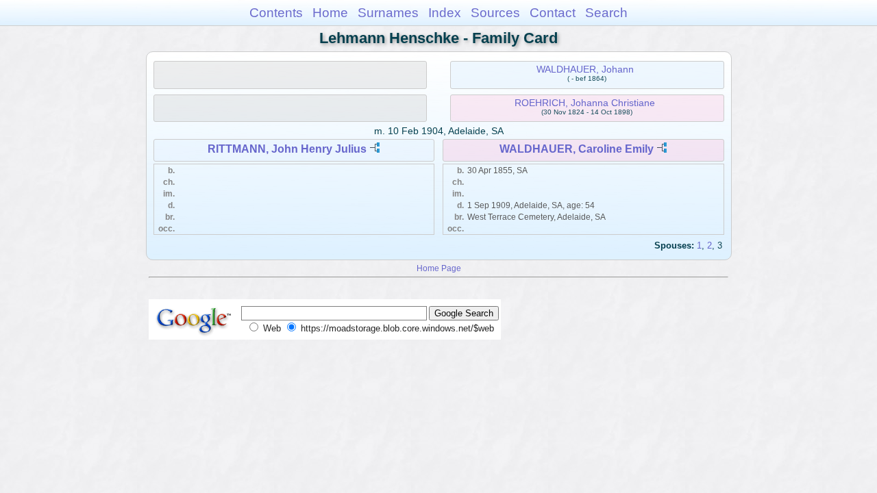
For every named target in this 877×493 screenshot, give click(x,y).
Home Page (439, 268)
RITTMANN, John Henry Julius (287, 149)
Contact (553, 12)
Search (606, 12)
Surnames (388, 12)
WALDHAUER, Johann (585, 69)
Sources (495, 12)
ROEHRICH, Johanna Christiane (585, 102)
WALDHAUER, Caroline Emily (576, 149)
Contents (276, 12)
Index (444, 12)
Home (330, 12)
